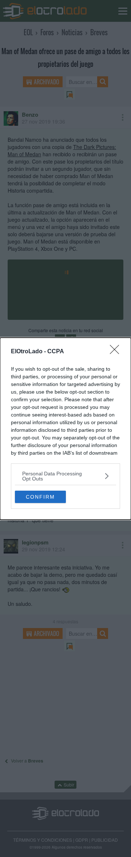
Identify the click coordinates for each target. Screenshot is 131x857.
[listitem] (65, 476)
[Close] (117, 352)
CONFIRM (40, 497)
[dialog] (65, 429)
